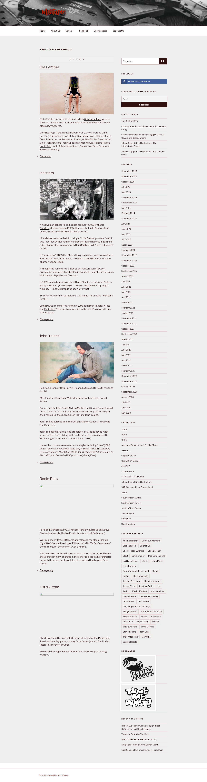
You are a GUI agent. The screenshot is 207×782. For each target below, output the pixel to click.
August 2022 (127, 276)
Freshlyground (129, 566)
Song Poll (83, 31)
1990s (124, 440)
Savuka (155, 621)
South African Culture (131, 498)
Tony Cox (144, 632)
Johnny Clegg (129, 586)
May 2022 (126, 292)
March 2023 (127, 245)
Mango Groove (130, 611)
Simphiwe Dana (130, 626)
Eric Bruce (126, 750)
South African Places (131, 508)
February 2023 (128, 250)
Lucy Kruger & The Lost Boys (137, 606)
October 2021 (127, 329)
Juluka (126, 591)
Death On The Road (140, 734)
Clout (125, 556)
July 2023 (125, 224)
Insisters (47, 173)
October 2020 (128, 386)
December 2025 (129, 171)
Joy (158, 586)
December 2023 (129, 218)
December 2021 (128, 318)
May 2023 (126, 234)
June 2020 (126, 407)
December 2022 (129, 255)
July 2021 (125, 344)
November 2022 (129, 260)
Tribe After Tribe (130, 637)
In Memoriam (127, 471)
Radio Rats (49, 309)
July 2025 (125, 187)
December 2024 (129, 197)
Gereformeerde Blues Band (136, 571)
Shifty (124, 492)
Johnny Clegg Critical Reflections (136, 482)
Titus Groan (49, 587)
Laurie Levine (129, 596)
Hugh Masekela (140, 576)
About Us (55, 31)
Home (42, 31)
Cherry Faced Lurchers (133, 551)
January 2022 (127, 313)
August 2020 (127, 397)
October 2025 (128, 182)
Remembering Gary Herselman (148, 750)
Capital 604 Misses (130, 461)
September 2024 (129, 202)
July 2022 (125, 281)
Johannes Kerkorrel (152, 581)
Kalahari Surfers (139, 591)
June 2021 (126, 350)
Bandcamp (45, 156)
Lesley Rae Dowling (148, 596)
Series (68, 31)
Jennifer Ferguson (131, 581)
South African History (131, 503)
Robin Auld (45, 146)
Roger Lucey (142, 621)
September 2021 (129, 334)
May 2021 (125, 355)
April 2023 (126, 239)
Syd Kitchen (70, 136)
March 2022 (127, 302)
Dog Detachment (156, 556)
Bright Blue (145, 546)
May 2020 (126, 413)
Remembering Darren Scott (143, 739)
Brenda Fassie (129, 546)
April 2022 (126, 297)
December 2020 (129, 376)
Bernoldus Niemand (151, 541)
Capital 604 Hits (128, 456)
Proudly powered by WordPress (53, 775)
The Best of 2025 (129, 121)
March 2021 (126, 365)
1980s (124, 434)
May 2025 (126, 192)
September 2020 (129, 392)
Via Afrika (146, 637)
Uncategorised (128, 524)
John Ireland (50, 336)
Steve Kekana (129, 632)
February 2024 (128, 213)
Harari (155, 571)
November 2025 (129, 176)
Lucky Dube (143, 601)
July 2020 (125, 402)
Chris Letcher (154, 551)
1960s (124, 429)
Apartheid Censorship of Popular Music (139, 445)
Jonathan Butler (146, 586)
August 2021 (127, 339)
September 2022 (129, 271)
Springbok (126, 518)
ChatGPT (125, 466)
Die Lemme (49, 67)
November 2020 (129, 381)
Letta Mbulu (128, 601)
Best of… (125, 450)
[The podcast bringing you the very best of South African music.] (138, 709)
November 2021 (128, 323)
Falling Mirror (157, 561)
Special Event (127, 513)
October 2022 (127, 266)
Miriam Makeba (130, 616)
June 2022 (126, 287)
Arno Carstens (93, 132)
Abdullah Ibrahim (130, 541)
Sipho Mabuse (147, 626)
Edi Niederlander (130, 561)
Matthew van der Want (151, 611)
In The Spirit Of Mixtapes (132, 476)
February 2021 (127, 371)
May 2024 (126, 208)
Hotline (126, 576)
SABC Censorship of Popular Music (137, 487)
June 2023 (126, 229)
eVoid (144, 561)
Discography (46, 319)
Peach (144, 616)
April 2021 (125, 360)
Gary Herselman (92, 119)
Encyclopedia (100, 31)
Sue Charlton (70, 275)
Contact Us (118, 31)
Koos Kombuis (157, 591)
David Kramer (138, 556)
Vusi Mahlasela (130, 642)
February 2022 (128, 308)
